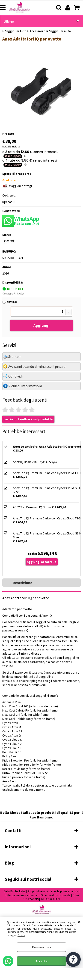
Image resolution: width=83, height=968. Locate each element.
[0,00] (77, 7)
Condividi (15, 376)
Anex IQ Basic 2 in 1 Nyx (28, 462)
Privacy (21, 935)
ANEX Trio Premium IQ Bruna (32, 507)
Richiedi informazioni (25, 386)
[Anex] (9, 242)
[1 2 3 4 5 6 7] (41, 312)
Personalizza (41, 947)
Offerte (9, 21)
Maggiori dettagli (21, 186)
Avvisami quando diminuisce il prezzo (36, 366)
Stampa (14, 356)
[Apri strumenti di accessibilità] (73, 959)
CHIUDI (79, 921)
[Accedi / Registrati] (68, 7)
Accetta (41, 961)
